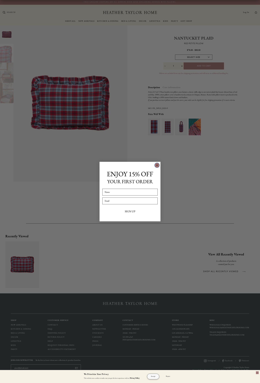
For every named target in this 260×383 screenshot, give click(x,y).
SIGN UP (130, 211)
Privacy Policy (135, 378)
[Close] (257, 372)
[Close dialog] (157, 165)
